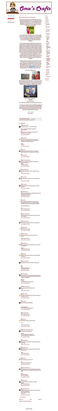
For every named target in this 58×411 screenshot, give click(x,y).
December (48, 24)
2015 (46, 18)
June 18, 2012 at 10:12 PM (25, 394)
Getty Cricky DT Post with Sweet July (48, 53)
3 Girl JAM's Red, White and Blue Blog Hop (48, 59)
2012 (46, 23)
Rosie (23, 301)
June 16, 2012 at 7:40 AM (25, 297)
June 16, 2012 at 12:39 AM (25, 257)
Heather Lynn (24, 221)
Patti (28, 35)
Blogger (31, 408)
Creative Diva (24, 261)
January (47, 76)
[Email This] (31, 118)
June (47, 36)
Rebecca (23, 293)
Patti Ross (24, 273)
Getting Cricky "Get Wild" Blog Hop (27, 17)
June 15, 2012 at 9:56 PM (25, 188)
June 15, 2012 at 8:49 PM (25, 134)
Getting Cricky (23, 375)
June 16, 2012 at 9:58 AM (25, 315)
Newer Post (21, 399)
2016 (46, 17)
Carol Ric (23, 184)
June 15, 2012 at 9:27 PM (25, 166)
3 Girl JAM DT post (48, 56)
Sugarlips (24, 347)
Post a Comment (22, 397)
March (47, 72)
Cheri (23, 358)
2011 (46, 78)
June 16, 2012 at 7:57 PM (25, 344)
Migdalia (23, 227)
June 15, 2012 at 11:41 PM (25, 250)
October (47, 29)
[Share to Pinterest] (34, 118)
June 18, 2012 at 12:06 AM (25, 364)
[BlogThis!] (32, 118)
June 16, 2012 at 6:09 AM (25, 290)
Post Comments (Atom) (27, 401)
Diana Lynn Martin (25, 367)
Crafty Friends (47, 41)
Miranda (23, 380)
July (47, 34)
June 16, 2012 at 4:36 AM (25, 270)
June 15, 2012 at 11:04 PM (25, 230)
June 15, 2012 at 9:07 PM (25, 146)
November (48, 26)
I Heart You (48, 50)
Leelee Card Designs (24, 374)
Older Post (40, 399)
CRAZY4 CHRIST (25, 286)
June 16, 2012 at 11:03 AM (25, 326)
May (47, 69)
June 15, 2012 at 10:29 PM (25, 224)
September (48, 30)
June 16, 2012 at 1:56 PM (25, 336)
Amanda (23, 243)
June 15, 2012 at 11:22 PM (25, 239)
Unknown (24, 233)
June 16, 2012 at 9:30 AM (25, 309)
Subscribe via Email (11, 22)
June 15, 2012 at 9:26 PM (25, 156)
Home (31, 399)
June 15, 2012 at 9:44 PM (25, 173)
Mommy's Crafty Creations (26, 329)
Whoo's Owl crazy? (48, 44)
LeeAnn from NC (25, 213)
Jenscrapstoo (24, 388)
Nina (23, 253)
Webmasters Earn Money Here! (26, 133)
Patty (23, 109)
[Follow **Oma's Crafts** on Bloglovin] (11, 16)
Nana (23, 200)
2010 (46, 79)
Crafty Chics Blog (24, 129)
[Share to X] (33, 118)
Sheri (23, 319)
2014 (46, 20)
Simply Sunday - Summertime (48, 64)
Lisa (22, 149)
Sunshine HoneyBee (25, 160)
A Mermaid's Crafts (24, 155)
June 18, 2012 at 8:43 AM (25, 385)
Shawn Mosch (24, 125)
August (47, 33)
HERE (38, 106)
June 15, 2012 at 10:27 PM (25, 210)
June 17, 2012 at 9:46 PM (25, 354)
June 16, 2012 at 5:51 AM (25, 283)
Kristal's (34, 38)
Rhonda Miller (24, 169)
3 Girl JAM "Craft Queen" (48, 38)
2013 (46, 21)
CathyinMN (24, 340)
